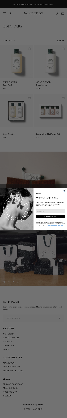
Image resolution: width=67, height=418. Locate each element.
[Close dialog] (65, 190)
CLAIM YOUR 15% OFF (50, 216)
